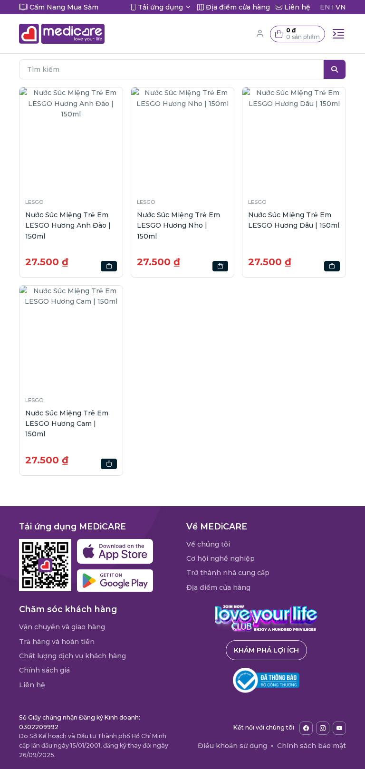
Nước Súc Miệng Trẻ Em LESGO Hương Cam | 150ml (66, 424)
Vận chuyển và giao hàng (62, 627)
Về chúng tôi (208, 544)
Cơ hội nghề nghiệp (220, 558)
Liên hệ (32, 685)
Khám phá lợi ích (266, 650)
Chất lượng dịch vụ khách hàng (72, 656)
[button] (297, 34)
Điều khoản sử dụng (232, 745)
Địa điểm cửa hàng (218, 587)
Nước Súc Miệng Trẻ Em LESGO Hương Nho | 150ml (178, 225)
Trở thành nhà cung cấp (227, 572)
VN (341, 7)
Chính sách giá (44, 670)
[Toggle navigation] (338, 33)
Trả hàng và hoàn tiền (57, 641)
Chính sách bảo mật (311, 745)
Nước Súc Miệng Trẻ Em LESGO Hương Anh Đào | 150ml (68, 225)
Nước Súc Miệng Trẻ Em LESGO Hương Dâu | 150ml (293, 220)
